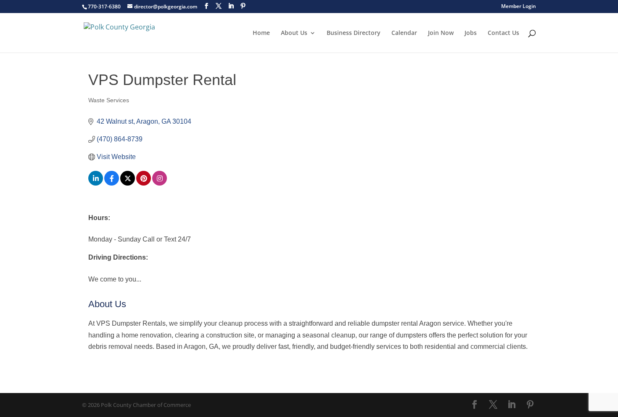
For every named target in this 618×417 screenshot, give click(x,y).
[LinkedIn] (231, 6)
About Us (294, 33)
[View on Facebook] (111, 183)
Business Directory (353, 33)
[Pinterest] (243, 6)
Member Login (518, 7)
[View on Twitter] (127, 183)
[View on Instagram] (159, 183)
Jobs (471, 33)
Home (261, 33)
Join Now (441, 33)
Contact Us (503, 33)
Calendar (404, 33)
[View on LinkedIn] (95, 183)
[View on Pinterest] (143, 183)
